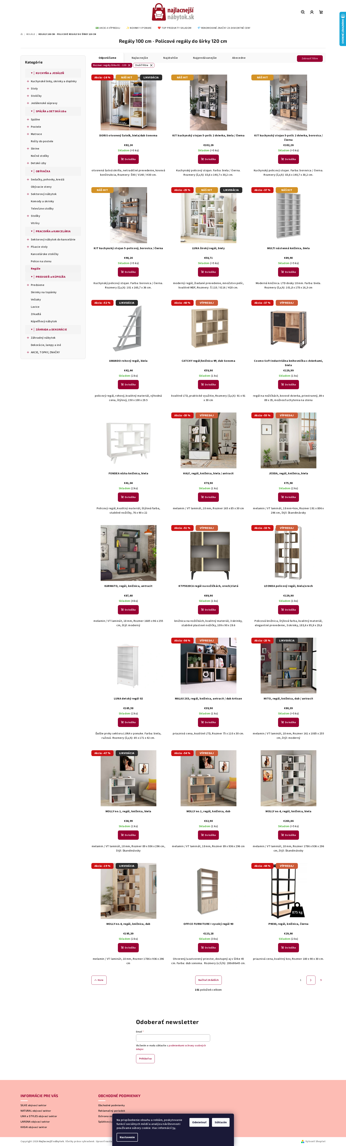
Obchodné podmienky (111, 1105)
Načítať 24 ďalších (208, 980)
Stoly (34, 89)
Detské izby (38, 163)
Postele (36, 127)
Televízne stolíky (42, 209)
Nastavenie (127, 1137)
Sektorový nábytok (44, 194)
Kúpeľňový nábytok (44, 321)
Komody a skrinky (42, 201)
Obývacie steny (41, 187)
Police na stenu (41, 261)
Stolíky (35, 216)
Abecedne (239, 58)
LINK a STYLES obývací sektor (39, 1116)
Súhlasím (221, 1122)
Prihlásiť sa (145, 1059)
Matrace (36, 134)
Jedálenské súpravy (44, 103)
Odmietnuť (199, 1122)
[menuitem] (108, 28)
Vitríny (35, 223)
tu (173, 1128)
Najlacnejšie (140, 58)
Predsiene (37, 285)
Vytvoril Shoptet (315, 1141)
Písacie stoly (39, 247)
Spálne (35, 119)
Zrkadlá (36, 314)
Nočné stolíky (40, 156)
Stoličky (36, 96)
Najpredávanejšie (205, 58)
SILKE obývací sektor (34, 1105)
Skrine (35, 149)
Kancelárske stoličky (45, 254)
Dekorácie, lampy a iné (46, 345)
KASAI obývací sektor (34, 1127)
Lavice (35, 307)
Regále (36, 269)
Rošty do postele (42, 141)
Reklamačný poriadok (111, 1110)
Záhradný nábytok (43, 338)
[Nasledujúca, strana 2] (310, 980)
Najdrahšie (170, 58)
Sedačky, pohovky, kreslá (47, 180)
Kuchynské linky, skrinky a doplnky (54, 81)
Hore (101, 980)
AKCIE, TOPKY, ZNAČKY (45, 352)
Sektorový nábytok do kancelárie (53, 240)
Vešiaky (36, 300)
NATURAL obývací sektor (36, 1110)
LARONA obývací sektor (35, 1121)
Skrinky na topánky (44, 292)
